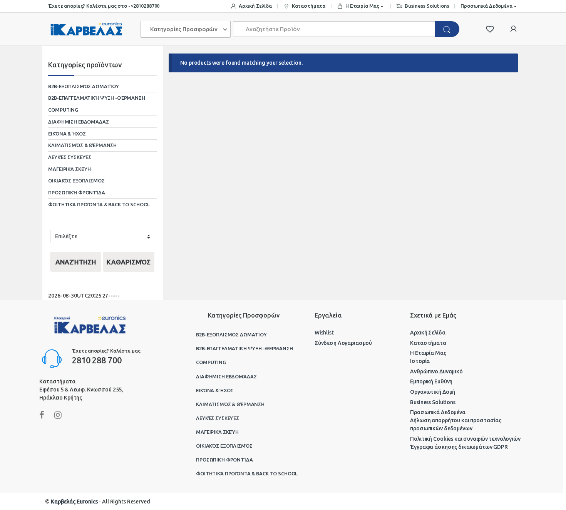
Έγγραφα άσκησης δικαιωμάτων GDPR (459, 447)
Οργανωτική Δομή (432, 392)
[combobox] (334, 29)
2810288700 (146, 5)
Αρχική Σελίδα (255, 5)
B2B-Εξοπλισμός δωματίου (83, 86)
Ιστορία (420, 361)
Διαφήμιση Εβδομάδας (78, 121)
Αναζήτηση (75, 262)
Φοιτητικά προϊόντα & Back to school (99, 204)
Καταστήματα (308, 5)
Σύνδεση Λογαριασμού (343, 343)
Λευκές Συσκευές (69, 157)
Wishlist (324, 332)
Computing (63, 109)
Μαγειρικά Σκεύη (69, 169)
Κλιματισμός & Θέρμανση (82, 145)
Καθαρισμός (129, 262)
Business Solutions (427, 5)
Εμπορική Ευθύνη (431, 381)
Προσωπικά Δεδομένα (486, 5)
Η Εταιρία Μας (362, 5)
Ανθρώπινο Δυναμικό (436, 371)
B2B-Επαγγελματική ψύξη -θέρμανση (96, 97)
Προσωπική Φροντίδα (76, 192)
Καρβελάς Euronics (74, 501)
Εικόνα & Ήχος (66, 133)
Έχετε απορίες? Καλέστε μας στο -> (90, 5)
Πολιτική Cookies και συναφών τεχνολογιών (465, 439)
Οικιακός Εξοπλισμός (76, 180)
